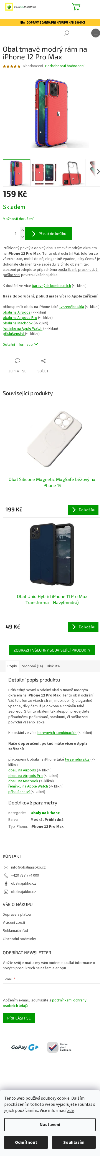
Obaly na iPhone (45, 813)
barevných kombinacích (51, 286)
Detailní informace (18, 344)
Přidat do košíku (52, 233)
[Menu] (95, 33)
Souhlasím (74, 1142)
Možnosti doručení (18, 219)
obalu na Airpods (17, 312)
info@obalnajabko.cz (28, 867)
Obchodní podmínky (19, 939)
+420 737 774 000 (25, 875)
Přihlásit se (19, 1018)
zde (70, 1110)
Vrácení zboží (14, 922)
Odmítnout (26, 1142)
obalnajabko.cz (23, 883)
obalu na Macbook (18, 323)
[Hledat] (66, 33)
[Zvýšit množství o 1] (22, 230)
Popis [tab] (12, 666)
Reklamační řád (15, 930)
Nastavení (50, 1125)
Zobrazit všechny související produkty (52, 650)
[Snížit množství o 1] (22, 237)
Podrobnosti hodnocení (64, 66)
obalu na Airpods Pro (20, 317)
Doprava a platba (17, 914)
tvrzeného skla (71, 307)
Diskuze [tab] (53, 666)
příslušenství (14, 334)
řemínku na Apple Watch (22, 328)
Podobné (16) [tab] (32, 666)
